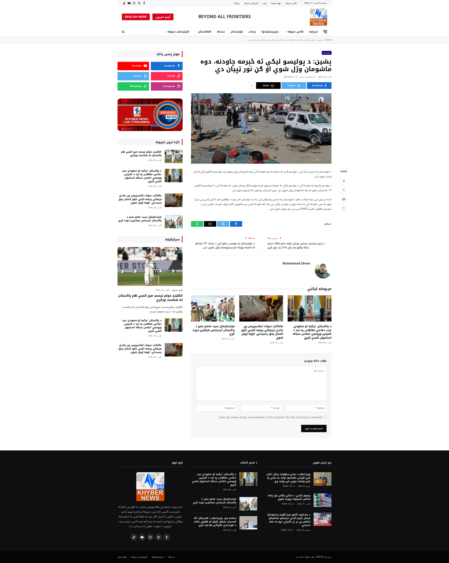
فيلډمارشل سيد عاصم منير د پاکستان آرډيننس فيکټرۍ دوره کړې (214, 330)
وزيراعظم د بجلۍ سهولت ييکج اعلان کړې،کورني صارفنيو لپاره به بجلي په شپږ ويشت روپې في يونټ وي (288, 478)
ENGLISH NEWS (136, 17)
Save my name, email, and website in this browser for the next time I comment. (271, 417)
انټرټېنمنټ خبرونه (178, 31)
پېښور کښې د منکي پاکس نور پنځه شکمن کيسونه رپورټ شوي (289, 497)
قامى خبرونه (291, 3)
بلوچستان (236, 31)
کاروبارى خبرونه (251, 3)
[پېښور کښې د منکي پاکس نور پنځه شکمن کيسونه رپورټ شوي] (322, 500)
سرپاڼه (313, 31)
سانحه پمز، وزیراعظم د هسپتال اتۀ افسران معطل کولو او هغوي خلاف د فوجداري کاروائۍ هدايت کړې (215, 521)
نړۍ (264, 3)
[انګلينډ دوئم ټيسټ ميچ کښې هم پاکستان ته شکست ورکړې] (174, 156)
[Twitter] (343, 190)
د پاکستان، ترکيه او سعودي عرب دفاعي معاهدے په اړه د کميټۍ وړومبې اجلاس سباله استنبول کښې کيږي (312, 332)
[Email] (343, 198)
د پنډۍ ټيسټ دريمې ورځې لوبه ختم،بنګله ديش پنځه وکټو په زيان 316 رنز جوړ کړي (296, 245)
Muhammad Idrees (296, 263)
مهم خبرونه (276, 3)
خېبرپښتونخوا (270, 31)
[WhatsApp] (343, 207)
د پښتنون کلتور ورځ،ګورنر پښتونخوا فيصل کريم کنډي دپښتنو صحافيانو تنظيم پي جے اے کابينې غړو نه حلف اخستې (288, 520)
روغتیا (237, 3)
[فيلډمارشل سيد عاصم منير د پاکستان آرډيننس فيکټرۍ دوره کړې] (213, 308)
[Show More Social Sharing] (251, 85)
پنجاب (252, 31)
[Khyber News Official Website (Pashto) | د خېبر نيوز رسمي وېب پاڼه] (318, 16)
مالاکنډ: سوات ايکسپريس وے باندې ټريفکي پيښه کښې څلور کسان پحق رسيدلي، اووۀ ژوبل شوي (262, 332)
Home (328, 39)
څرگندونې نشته (305, 77)
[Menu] (325, 32)
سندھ (221, 31)
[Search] (123, 32)
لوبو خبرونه (177, 290)
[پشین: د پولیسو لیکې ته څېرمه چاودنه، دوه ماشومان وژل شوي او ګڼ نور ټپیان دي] (261, 128)
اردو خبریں (163, 17)
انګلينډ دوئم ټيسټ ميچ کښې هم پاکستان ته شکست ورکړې (141, 153)
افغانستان (204, 31)
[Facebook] (343, 181)
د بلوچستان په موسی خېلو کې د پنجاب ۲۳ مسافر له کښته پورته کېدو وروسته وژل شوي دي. (225, 245)
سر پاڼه (171, 556)
